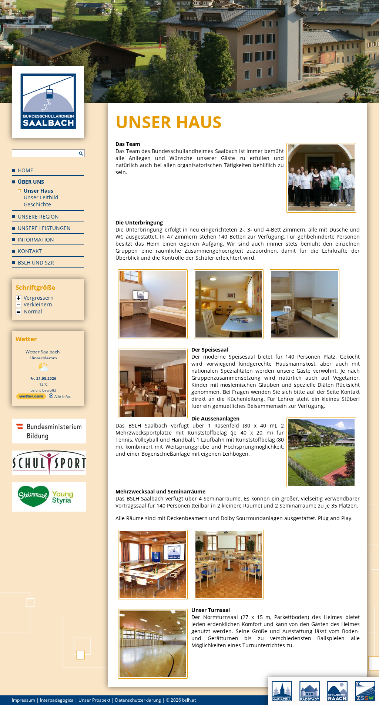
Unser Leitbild (41, 197)
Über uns (31, 181)
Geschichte (37, 204)
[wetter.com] (31, 397)
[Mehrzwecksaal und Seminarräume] (153, 597)
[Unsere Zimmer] (153, 336)
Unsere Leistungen (44, 228)
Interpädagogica (57, 700)
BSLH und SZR (36, 262)
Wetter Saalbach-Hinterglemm (43, 355)
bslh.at (189, 700)
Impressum (23, 700)
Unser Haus (38, 190)
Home (25, 170)
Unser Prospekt (94, 700)
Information (36, 239)
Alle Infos (62, 396)
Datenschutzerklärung (138, 700)
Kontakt (30, 251)
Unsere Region (38, 216)
